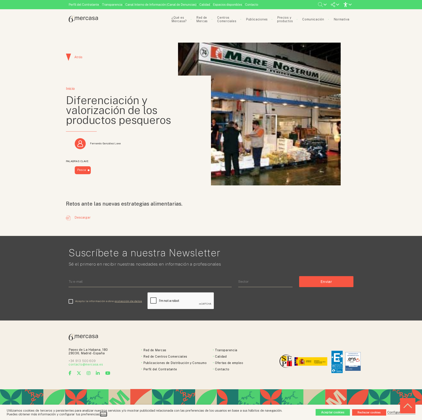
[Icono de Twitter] (79, 373)
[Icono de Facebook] (70, 373)
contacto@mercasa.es (86, 364)
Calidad (204, 4)
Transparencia (112, 4)
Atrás (78, 57)
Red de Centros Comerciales (165, 356)
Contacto (251, 4)
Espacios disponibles (227, 4)
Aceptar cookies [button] (332, 412)
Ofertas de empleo (229, 363)
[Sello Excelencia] (337, 362)
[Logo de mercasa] (286, 362)
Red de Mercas (154, 350)
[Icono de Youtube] (108, 373)
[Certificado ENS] (353, 362)
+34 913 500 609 (82, 361)
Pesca (81, 170)
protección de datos (128, 301)
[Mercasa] (83, 21)
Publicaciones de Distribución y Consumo (175, 363)
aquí (103, 414)
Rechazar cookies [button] (369, 412)
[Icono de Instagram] (89, 373)
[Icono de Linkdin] (98, 373)
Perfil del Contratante (84, 4)
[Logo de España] (311, 361)
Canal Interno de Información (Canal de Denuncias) (160, 4)
